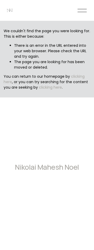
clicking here (50, 87)
